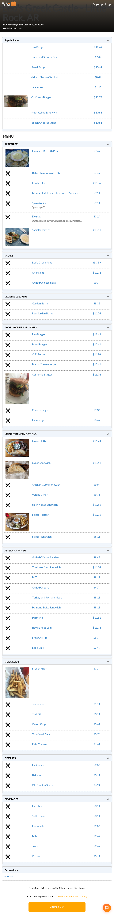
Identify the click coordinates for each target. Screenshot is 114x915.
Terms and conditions (68, 896)
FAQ (84, 896)
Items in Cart (57, 906)
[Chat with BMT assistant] (107, 908)
